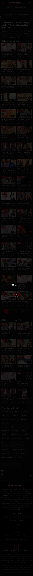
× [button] (16, 294)
